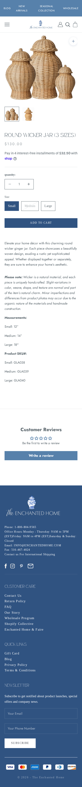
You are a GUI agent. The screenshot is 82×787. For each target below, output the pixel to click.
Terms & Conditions (20, 670)
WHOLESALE (71, 8)
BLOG (7, 8)
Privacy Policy (16, 665)
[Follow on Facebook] (6, 566)
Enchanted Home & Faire (24, 629)
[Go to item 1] (12, 114)
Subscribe (20, 743)
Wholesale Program (19, 618)
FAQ (8, 607)
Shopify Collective (19, 624)
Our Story (12, 612)
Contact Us (13, 595)
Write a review (41, 455)
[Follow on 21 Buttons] (30, 566)
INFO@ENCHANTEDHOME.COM (37, 545)
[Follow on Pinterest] (21, 566)
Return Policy (15, 601)
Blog (8, 659)
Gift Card (12, 653)
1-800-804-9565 (25, 527)
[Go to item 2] (28, 114)
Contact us (12, 554)
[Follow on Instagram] (12, 566)
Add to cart (41, 222)
